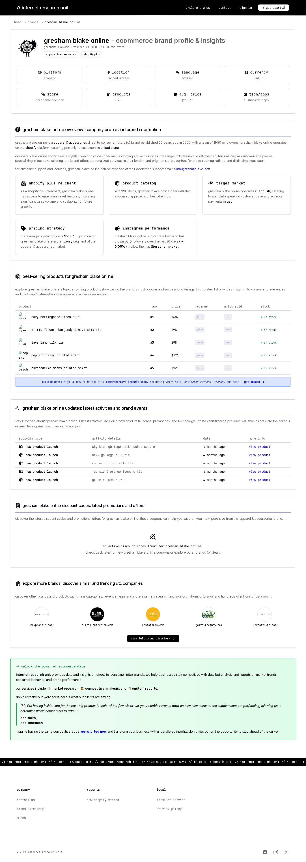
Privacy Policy (169, 809)
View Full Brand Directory (150, 638)
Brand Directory (30, 809)
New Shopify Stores (103, 800)
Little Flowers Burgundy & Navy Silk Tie (66, 329)
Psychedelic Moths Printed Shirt (59, 368)
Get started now (94, 731)
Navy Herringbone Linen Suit (55, 317)
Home (17, 22)
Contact (225, 7)
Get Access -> (254, 381)
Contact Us (26, 800)
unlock (208, 316)
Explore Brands (198, 7)
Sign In (246, 7)
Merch (21, 818)
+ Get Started (274, 7)
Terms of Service (171, 800)
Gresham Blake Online (62, 22)
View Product (259, 446)
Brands (33, 22)
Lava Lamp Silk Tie (47, 342)
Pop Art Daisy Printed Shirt (55, 355)
